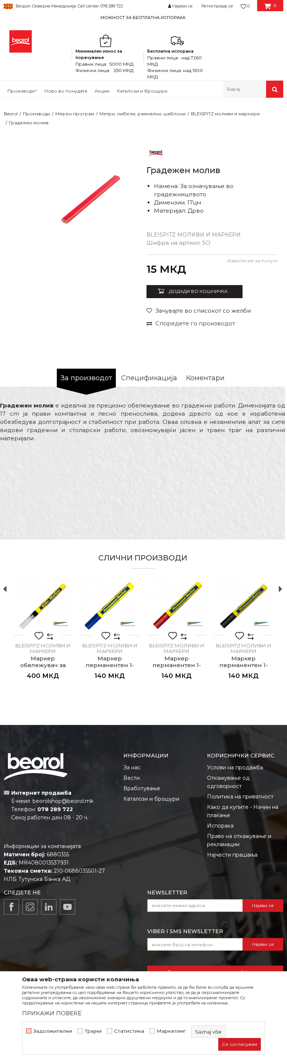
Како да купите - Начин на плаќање (242, 811)
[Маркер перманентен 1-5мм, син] (109, 605)
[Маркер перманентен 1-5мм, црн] (243, 605)
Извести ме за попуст (252, 260)
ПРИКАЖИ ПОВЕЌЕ (51, 1013)
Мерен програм (74, 113)
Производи (36, 113)
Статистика (129, 1031)
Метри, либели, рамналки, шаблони (142, 113)
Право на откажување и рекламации (239, 840)
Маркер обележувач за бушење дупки (43, 665)
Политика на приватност (240, 796)
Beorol (11, 113)
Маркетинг (171, 1031)
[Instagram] (30, 907)
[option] (143, 17)
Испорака (220, 825)
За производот (86, 378)
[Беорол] (155, 152)
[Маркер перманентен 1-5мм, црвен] (176, 605)
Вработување (141, 788)
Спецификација (149, 378)
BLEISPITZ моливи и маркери (225, 113)
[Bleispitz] (61, 624)
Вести (131, 778)
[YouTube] (67, 907)
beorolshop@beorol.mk (63, 801)
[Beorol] (20, 41)
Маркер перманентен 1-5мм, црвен (176, 665)
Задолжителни (52, 1031)
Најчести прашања (232, 854)
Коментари (205, 378)
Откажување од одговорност (228, 782)
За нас (132, 767)
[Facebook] (11, 907)
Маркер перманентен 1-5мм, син (110, 665)
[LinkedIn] (48, 907)
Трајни (93, 1031)
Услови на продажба (235, 767)
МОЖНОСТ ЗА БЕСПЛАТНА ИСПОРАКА (143, 17)
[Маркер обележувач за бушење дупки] (42, 605)
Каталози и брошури (151, 798)
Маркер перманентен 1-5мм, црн (243, 665)
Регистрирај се (217, 6)
